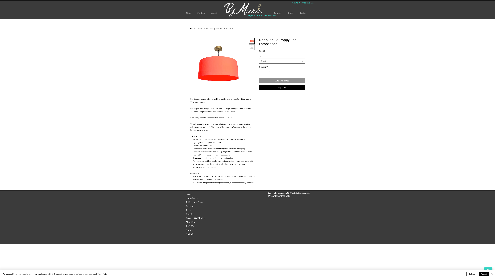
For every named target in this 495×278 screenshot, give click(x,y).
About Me (190, 222)
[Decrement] (261, 71)
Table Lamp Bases (194, 202)
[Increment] (269, 71)
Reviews (190, 206)
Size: (262, 56)
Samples (190, 214)
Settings (472, 274)
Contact (189, 230)
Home (193, 28)
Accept (484, 274)
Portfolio (190, 234)
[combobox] (282, 61)
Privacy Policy (102, 274)
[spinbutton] (265, 71)
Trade (188, 210)
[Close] (491, 274)
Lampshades (192, 198)
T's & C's (190, 226)
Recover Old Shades (195, 218)
